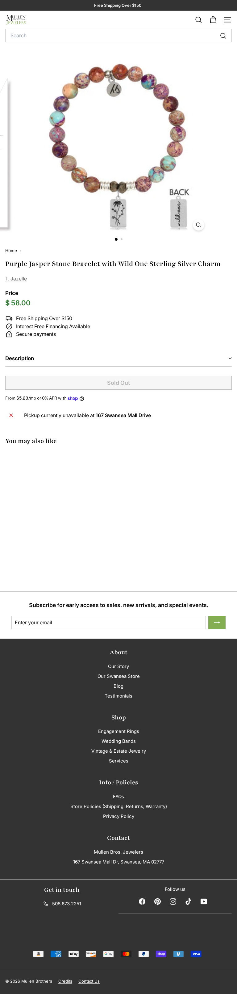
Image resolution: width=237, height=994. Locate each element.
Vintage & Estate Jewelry (118, 751)
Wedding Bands (119, 741)
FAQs (118, 796)
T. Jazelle (16, 279)
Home (11, 250)
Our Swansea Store (119, 676)
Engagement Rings (118, 731)
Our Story (118, 666)
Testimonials (118, 696)
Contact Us (89, 981)
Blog (118, 686)
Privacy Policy (118, 816)
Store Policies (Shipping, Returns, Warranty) (118, 806)
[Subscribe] (217, 623)
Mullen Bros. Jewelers (118, 852)
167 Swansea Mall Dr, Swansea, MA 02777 (118, 862)
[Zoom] (198, 225)
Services (118, 761)
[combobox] (118, 35)
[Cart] (213, 20)
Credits (65, 981)
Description (19, 358)
